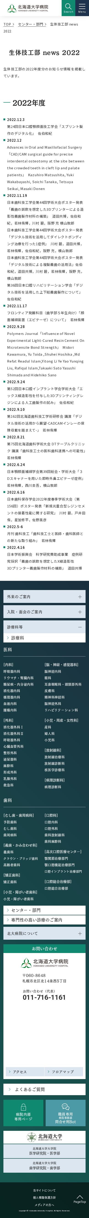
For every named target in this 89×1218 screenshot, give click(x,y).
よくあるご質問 (30, 1089)
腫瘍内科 (10, 709)
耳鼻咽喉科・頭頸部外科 (62, 684)
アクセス (20, 1071)
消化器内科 (11, 690)
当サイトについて (44, 1190)
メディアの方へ (44, 1205)
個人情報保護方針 (44, 1197)
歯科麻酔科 (52, 841)
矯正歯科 (10, 881)
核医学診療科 (54, 769)
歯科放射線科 (54, 834)
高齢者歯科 (11, 864)
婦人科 (49, 733)
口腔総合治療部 (56, 888)
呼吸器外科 (11, 739)
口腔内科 (51, 821)
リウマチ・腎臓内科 (18, 677)
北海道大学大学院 (44, 1151)
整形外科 (10, 752)
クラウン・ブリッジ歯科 (20, 858)
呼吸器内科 (11, 671)
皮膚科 (49, 690)
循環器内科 (11, 697)
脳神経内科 (52, 671)
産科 (47, 726)
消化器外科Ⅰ (13, 726)
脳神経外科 (52, 703)
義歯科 (8, 851)
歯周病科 (10, 834)
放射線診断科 (54, 763)
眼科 (47, 677)
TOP (7, 24)
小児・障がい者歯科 (18, 898)
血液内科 (10, 703)
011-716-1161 (44, 997)
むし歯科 (10, 828)
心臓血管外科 (13, 746)
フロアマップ (63, 1071)
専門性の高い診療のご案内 (37, 920)
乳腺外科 (10, 778)
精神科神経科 (54, 697)
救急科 (8, 784)
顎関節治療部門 (56, 858)
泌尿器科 (10, 759)
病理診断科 (52, 786)
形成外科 (10, 772)
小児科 (49, 739)
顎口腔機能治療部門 (59, 864)
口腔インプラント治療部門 (63, 871)
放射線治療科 (54, 756)
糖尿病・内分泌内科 (18, 684)
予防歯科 (10, 821)
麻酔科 (8, 765)
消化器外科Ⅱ (13, 733)
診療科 (17, 638)
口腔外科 (51, 828)
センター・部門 (30, 24)
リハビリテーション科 (61, 709)
